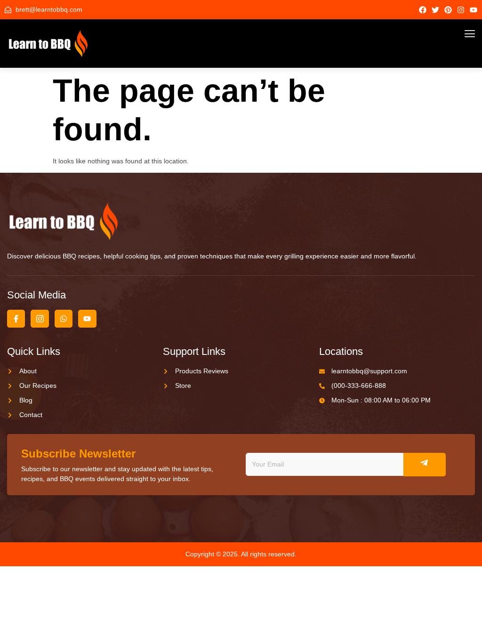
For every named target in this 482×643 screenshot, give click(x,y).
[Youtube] (473, 10)
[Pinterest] (448, 10)
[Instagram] (461, 10)
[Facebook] (422, 10)
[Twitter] (435, 10)
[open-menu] (470, 35)
